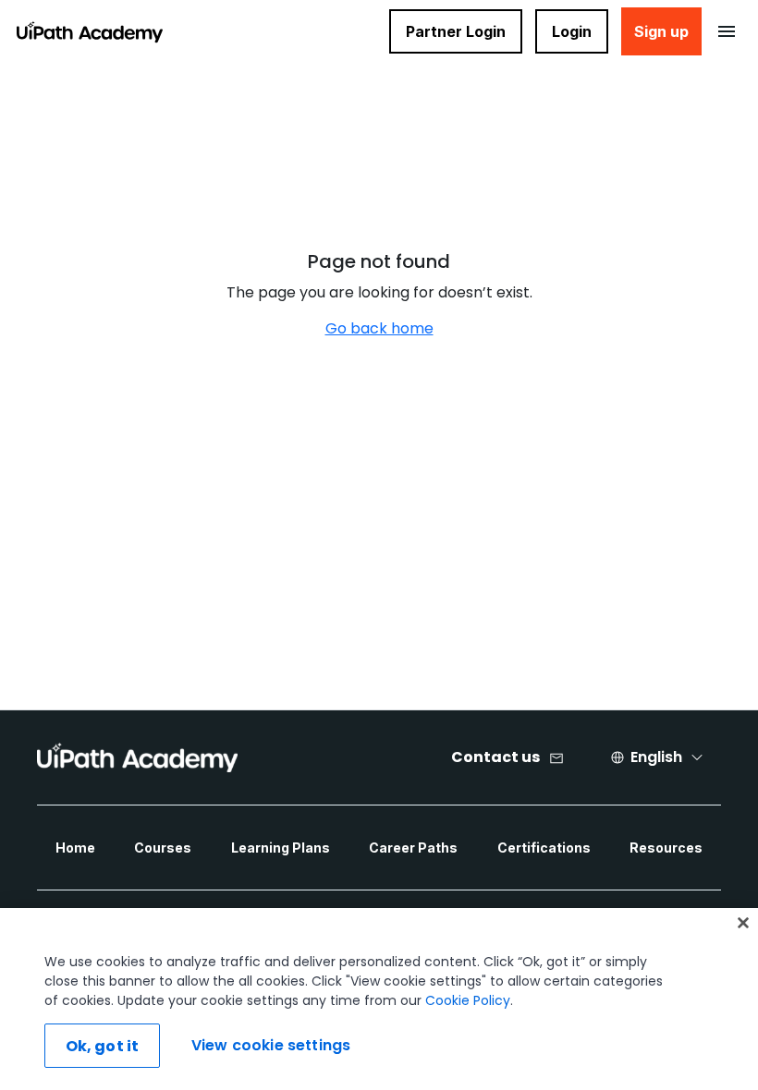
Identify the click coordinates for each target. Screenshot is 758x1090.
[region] (379, 999)
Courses (162, 847)
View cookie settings (270, 1045)
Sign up (661, 31)
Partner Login (456, 31)
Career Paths (413, 847)
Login (572, 31)
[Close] (743, 922)
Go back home (379, 328)
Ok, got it (103, 1046)
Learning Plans (280, 847)
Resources (666, 847)
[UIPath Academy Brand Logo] (137, 757)
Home (75, 847)
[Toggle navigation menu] (726, 31)
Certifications (544, 847)
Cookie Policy (467, 1000)
